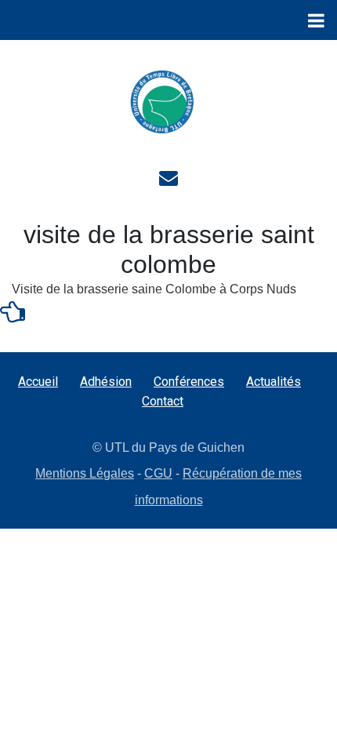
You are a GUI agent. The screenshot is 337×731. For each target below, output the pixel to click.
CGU (158, 473)
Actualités (273, 381)
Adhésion (106, 381)
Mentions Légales (84, 473)
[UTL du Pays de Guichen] (162, 102)
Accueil (38, 381)
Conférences (189, 381)
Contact (162, 401)
